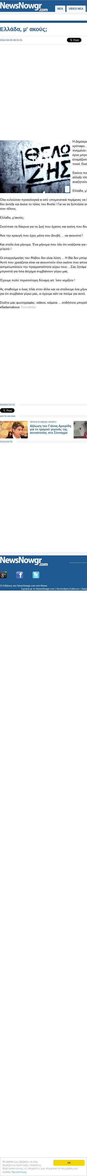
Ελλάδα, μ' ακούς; (23, 29)
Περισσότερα (19, 1172)
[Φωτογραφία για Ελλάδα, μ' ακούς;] (67, 185)
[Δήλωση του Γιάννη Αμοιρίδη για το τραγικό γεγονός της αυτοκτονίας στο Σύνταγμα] (14, 437)
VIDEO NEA (76, 8)
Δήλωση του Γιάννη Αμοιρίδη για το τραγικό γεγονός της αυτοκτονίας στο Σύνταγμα (50, 429)
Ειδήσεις (7, 585)
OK (69, 1162)
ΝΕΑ (60, 8)
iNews (44, 585)
